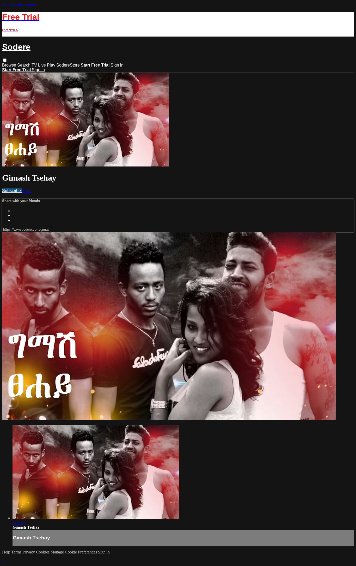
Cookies (43, 552)
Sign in (117, 65)
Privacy (29, 552)
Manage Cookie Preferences (74, 552)
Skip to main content (19, 4)
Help (6, 552)
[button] (5, 60)
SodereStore (68, 65)
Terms (16, 552)
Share (26, 190)
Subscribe (12, 190)
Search (24, 65)
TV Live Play (43, 65)
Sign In (38, 70)
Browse (9, 65)
